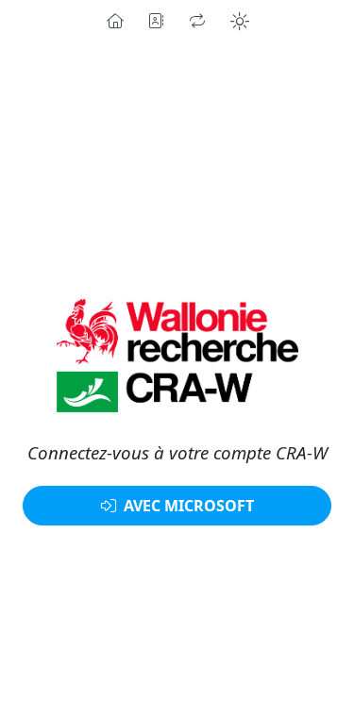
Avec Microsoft (189, 505)
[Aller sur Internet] (197, 21)
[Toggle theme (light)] (239, 21)
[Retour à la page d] (177, 356)
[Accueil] (114, 21)
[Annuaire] (156, 21)
